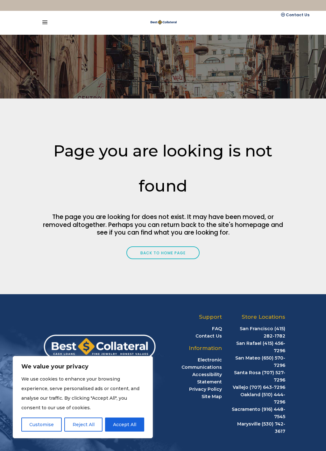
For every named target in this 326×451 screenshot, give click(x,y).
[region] (83, 397)
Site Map (212, 396)
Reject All (84, 424)
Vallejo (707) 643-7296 (259, 387)
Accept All (124, 424)
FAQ (217, 328)
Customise (41, 424)
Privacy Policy (205, 389)
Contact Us (297, 15)
